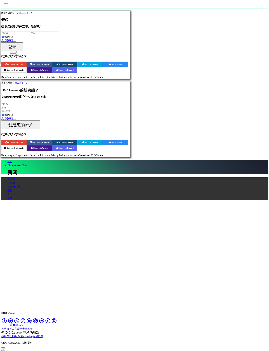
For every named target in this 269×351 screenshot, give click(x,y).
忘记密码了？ (8, 40)
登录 (12, 46)
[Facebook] (4, 320)
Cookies (27, 336)
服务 (9, 328)
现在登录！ (20, 83)
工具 (14, 328)
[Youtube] (29, 320)
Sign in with (15, 64)
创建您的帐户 (20, 124)
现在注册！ (25, 13)
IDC (9, 161)
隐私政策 (17, 336)
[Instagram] (17, 320)
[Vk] (42, 320)
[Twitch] (35, 320)
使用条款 (6, 336)
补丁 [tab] (9, 194)
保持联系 (9, 36)
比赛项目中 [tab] (13, 186)
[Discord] (54, 320)
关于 (3, 328)
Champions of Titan (17, 165)
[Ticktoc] (48, 320)
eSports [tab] (11, 183)
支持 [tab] (9, 197)
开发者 (29, 328)
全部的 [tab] (11, 179)
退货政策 (38, 336)
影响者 (21, 328)
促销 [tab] (9, 190)
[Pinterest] (23, 320)
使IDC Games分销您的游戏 (20, 332)
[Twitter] (10, 320)
